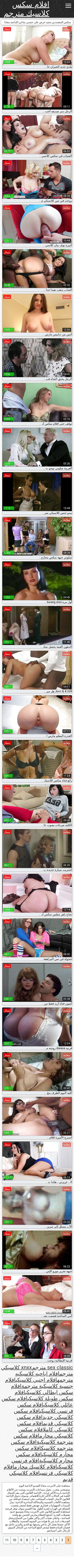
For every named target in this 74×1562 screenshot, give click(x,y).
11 (7, 1540)
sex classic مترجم (52, 1367)
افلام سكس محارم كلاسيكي (44, 1451)
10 (14, 1540)
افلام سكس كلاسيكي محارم (45, 1432)
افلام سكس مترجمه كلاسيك (42, 1445)
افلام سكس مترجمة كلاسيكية (43, 1439)
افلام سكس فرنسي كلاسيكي (45, 1408)
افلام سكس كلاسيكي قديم (45, 1420)
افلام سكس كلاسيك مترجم (26, 9)
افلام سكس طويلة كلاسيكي (44, 1395)
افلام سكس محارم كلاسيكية (44, 1457)
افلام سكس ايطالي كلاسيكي (42, 1389)
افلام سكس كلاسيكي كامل (45, 1426)
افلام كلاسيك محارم (35, 1467)
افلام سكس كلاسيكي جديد (43, 1414)
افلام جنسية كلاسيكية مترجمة (39, 1383)
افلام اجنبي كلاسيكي (36, 1380)
